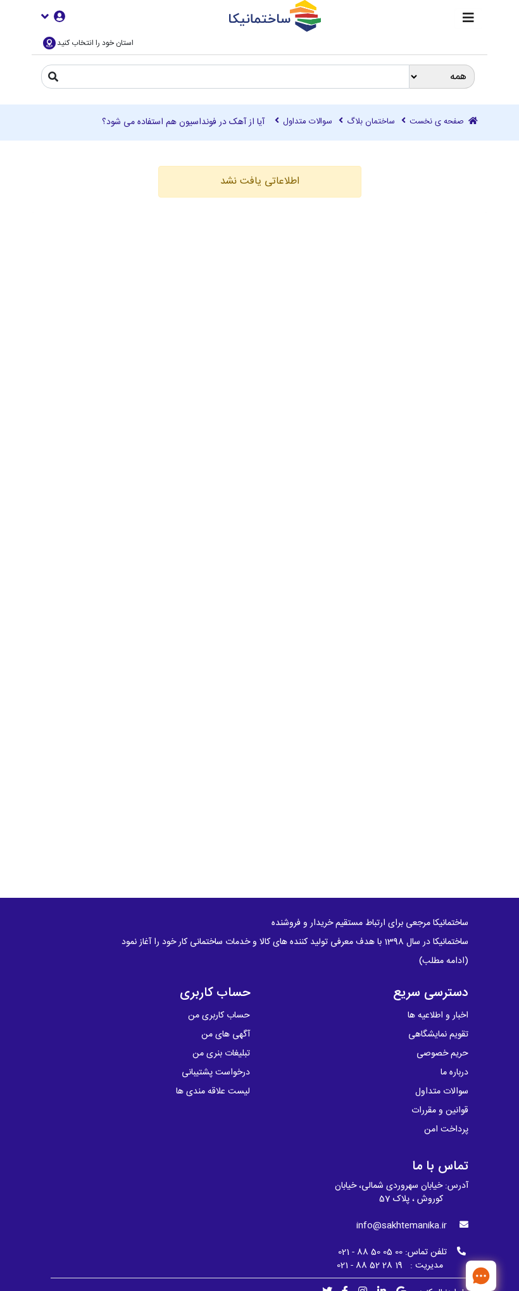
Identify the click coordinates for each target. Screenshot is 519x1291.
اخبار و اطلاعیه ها (438, 1015)
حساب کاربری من (219, 1015)
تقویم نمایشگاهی (438, 1034)
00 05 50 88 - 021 (370, 1252)
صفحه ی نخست (438, 122)
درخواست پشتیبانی (216, 1072)
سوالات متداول (307, 122)
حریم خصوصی (442, 1053)
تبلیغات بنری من (221, 1053)
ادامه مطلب (444, 961)
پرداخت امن (446, 1129)
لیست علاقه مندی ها (213, 1091)
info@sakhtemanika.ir (401, 1225)
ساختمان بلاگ (371, 122)
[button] (53, 16)
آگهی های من (225, 1034)
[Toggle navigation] (468, 18)
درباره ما (454, 1072)
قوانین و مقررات (439, 1110)
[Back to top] (440, 1275)
